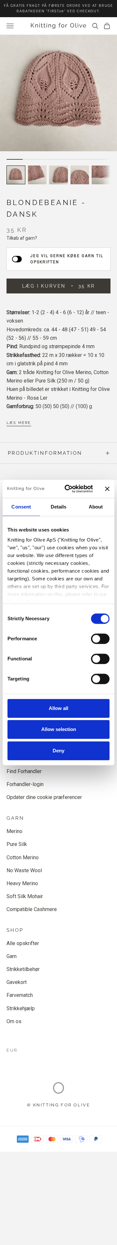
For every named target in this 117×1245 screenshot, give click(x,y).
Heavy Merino (22, 883)
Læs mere (18, 423)
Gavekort (16, 982)
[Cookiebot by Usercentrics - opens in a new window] (68, 489)
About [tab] (96, 506)
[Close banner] (107, 488)
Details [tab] (59, 506)
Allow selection (58, 729)
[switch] (100, 639)
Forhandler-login (25, 784)
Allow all (58, 708)
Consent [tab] (21, 506)
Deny (58, 750)
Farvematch (19, 995)
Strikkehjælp (20, 1008)
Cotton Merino (22, 857)
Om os (13, 1021)
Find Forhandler (24, 771)
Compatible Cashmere (31, 909)
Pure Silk (16, 844)
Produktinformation (45, 453)
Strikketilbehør (23, 969)
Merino (14, 831)
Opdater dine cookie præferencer (44, 797)
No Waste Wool (24, 870)
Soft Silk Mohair (24, 896)
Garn (11, 956)
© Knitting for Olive (58, 1104)
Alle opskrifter (22, 943)
